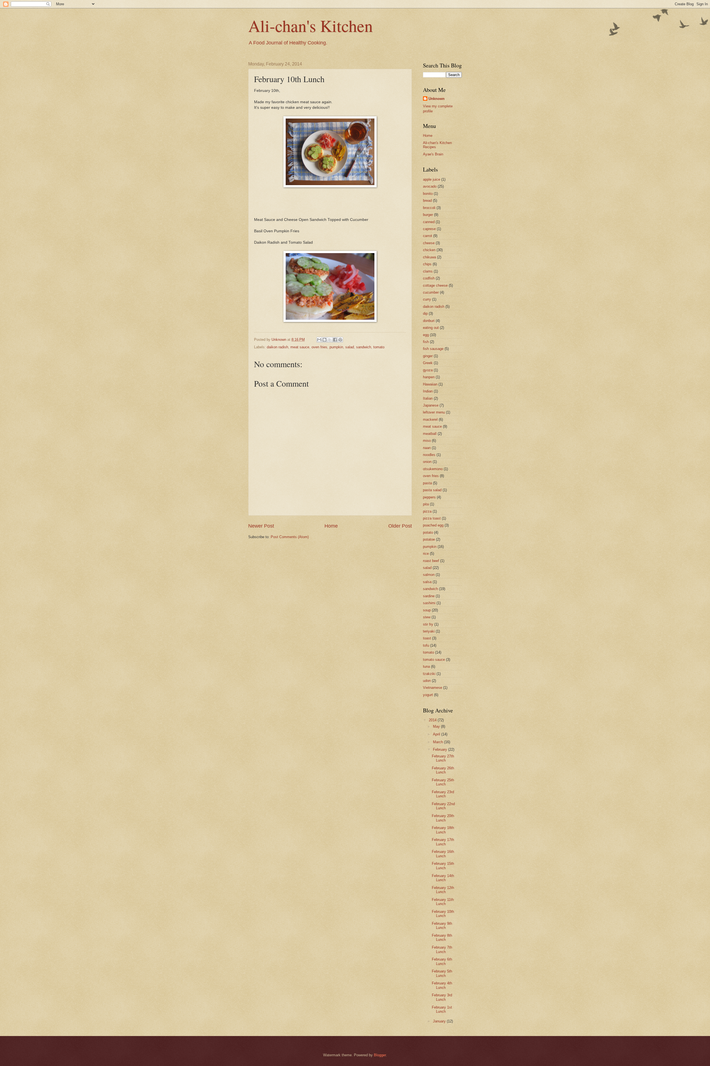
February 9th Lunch (442, 925)
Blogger (380, 1055)
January (440, 1021)
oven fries (319, 347)
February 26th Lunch (443, 770)
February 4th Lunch (442, 985)
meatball (430, 434)
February (440, 749)
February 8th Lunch (442, 937)
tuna (426, 666)
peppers (429, 497)
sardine (429, 596)
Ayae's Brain (433, 154)
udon (427, 681)
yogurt (428, 695)
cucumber (431, 292)
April (437, 734)
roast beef (431, 561)
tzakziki (429, 674)
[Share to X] (330, 339)
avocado (430, 186)
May (437, 726)
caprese (429, 229)
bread (427, 200)
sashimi (429, 603)
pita (426, 504)
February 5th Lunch (442, 973)
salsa (427, 582)
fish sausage (433, 349)
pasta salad (432, 490)
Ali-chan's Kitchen (310, 25)
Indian (428, 391)
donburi (429, 321)
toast (427, 638)
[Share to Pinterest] (340, 339)
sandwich (363, 347)
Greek (428, 363)
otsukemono (433, 469)
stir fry (428, 624)
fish (426, 342)
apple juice (431, 179)
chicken (429, 250)
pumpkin (336, 347)
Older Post (400, 526)
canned (429, 222)
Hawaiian (430, 384)
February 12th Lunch (443, 890)
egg (426, 335)
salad (349, 347)
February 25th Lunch (443, 782)
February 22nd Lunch (443, 806)
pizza (427, 511)
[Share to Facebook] (335, 339)
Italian (428, 398)
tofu (426, 645)
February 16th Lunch (443, 854)
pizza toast (432, 518)
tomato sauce (434, 659)
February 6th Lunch (442, 961)
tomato (378, 347)
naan (427, 448)
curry (427, 299)
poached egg (433, 525)
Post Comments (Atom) (290, 537)
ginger (428, 356)
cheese (429, 243)
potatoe (429, 539)
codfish (429, 278)
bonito (428, 193)
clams (428, 271)
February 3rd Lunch (442, 997)
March (438, 742)
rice (426, 553)
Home (331, 526)
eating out (431, 328)
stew (426, 617)
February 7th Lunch (442, 949)
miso (427, 441)
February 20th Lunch (443, 818)
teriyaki (429, 631)
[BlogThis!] (324, 339)
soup (427, 610)
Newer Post (261, 526)
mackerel (430, 419)
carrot (427, 236)
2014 (433, 720)
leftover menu (434, 412)
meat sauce (299, 347)
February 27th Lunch (443, 758)
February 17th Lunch (443, 842)
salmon (429, 575)
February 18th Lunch (443, 830)
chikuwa (429, 257)
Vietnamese (432, 688)
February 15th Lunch (443, 865)
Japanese (430, 405)
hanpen (429, 377)
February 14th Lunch (443, 878)
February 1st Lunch (442, 1009)
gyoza (428, 370)
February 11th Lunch (443, 902)
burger (428, 215)
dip (425, 313)
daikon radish (277, 347)
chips (427, 264)
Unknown (436, 99)
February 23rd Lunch (443, 794)
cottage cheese (435, 285)
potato (428, 532)
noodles (429, 455)
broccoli (429, 208)
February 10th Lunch (443, 913)
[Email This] (319, 339)
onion (427, 462)
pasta (427, 483)
